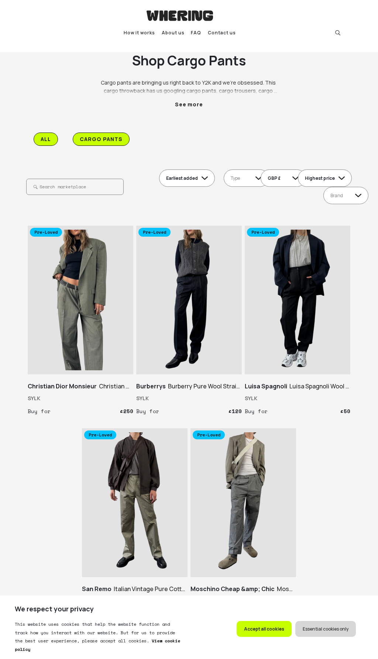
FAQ (196, 33)
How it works (139, 33)
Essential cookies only (325, 629)
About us (173, 33)
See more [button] (189, 104)
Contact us (222, 33)
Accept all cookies (264, 629)
